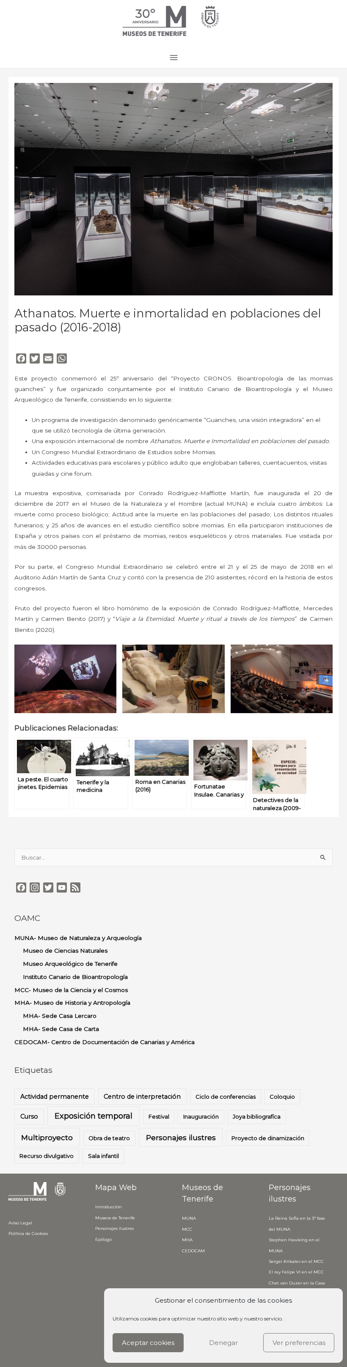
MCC (187, 1229)
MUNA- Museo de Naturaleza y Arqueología (78, 937)
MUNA (189, 1218)
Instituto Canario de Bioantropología (75, 976)
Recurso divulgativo (46, 1155)
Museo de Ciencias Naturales (65, 950)
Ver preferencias (299, 1343)
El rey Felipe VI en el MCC (296, 1272)
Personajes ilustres (181, 1137)
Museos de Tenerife (115, 1218)
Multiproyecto (47, 1137)
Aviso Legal (20, 1223)
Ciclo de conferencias (226, 1096)
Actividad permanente (54, 1096)
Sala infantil (103, 1155)
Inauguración (201, 1116)
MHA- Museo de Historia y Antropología (72, 1002)
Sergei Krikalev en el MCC (296, 1261)
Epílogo (103, 1239)
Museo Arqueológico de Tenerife (70, 963)
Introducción (108, 1207)
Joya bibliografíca (257, 1116)
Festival (159, 1116)
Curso (29, 1116)
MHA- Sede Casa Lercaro (59, 1015)
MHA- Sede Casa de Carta (61, 1028)
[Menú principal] (173, 57)
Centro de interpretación (142, 1096)
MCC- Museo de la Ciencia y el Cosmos (71, 990)
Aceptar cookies (148, 1343)
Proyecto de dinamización (267, 1138)
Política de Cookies (28, 1233)
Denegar (223, 1343)
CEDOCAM (193, 1251)
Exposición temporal (93, 1116)
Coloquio (282, 1096)
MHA (187, 1240)
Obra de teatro (109, 1138)
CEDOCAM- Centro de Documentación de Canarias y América (104, 1042)
